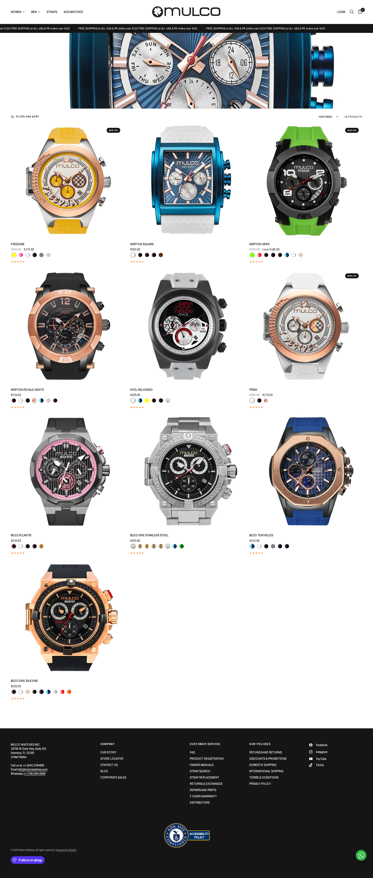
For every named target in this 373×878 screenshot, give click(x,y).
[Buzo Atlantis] (67, 472)
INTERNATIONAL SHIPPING (266, 771)
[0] (359, 12)
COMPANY (107, 743)
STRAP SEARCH (200, 771)
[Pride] (305, 326)
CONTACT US (109, 765)
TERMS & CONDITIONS (263, 777)
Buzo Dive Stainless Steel (149, 535)
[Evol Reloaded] (186, 326)
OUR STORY (108, 752)
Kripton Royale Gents (27, 389)
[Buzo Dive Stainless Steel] (186, 472)
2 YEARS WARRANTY (203, 796)
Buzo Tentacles (261, 535)
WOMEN (16, 12)
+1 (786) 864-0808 (35, 773)
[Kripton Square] (186, 180)
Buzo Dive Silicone (24, 680)
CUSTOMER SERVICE (205, 743)
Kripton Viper (259, 244)
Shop (25, 39)
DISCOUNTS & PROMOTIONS (267, 758)
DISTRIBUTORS (200, 802)
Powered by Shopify (65, 850)
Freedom (17, 244)
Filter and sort (27, 116)
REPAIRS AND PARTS (203, 790)
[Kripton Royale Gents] (67, 326)
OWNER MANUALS (201, 765)
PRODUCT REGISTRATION (207, 758)
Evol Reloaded (141, 389)
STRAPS (52, 12)
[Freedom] (67, 180)
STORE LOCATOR (111, 758)
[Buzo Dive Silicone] (67, 617)
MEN (34, 12)
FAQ (192, 752)
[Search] (352, 12)
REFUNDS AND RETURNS (265, 752)
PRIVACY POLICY (260, 783)
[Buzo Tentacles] (305, 472)
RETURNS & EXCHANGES (206, 783)
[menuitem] (19, 12)
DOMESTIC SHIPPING (263, 765)
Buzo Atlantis (21, 535)
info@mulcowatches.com (32, 769)
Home (14, 39)
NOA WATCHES (73, 12)
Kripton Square (142, 244)
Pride (253, 389)
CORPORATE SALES (113, 777)
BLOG (104, 771)
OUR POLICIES (260, 743)
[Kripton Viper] (305, 180)
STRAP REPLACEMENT (204, 777)
